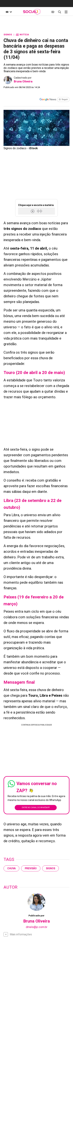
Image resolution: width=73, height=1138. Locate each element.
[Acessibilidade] (9, 12)
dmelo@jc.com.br (36, 927)
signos (50, 868)
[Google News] (54, 100)
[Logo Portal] (32, 12)
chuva (11, 868)
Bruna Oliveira (23, 81)
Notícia (22, 34)
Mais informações (21, 934)
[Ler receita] (33, 211)
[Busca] (59, 12)
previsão (31, 868)
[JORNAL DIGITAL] (52, 12)
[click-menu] (66, 12)
